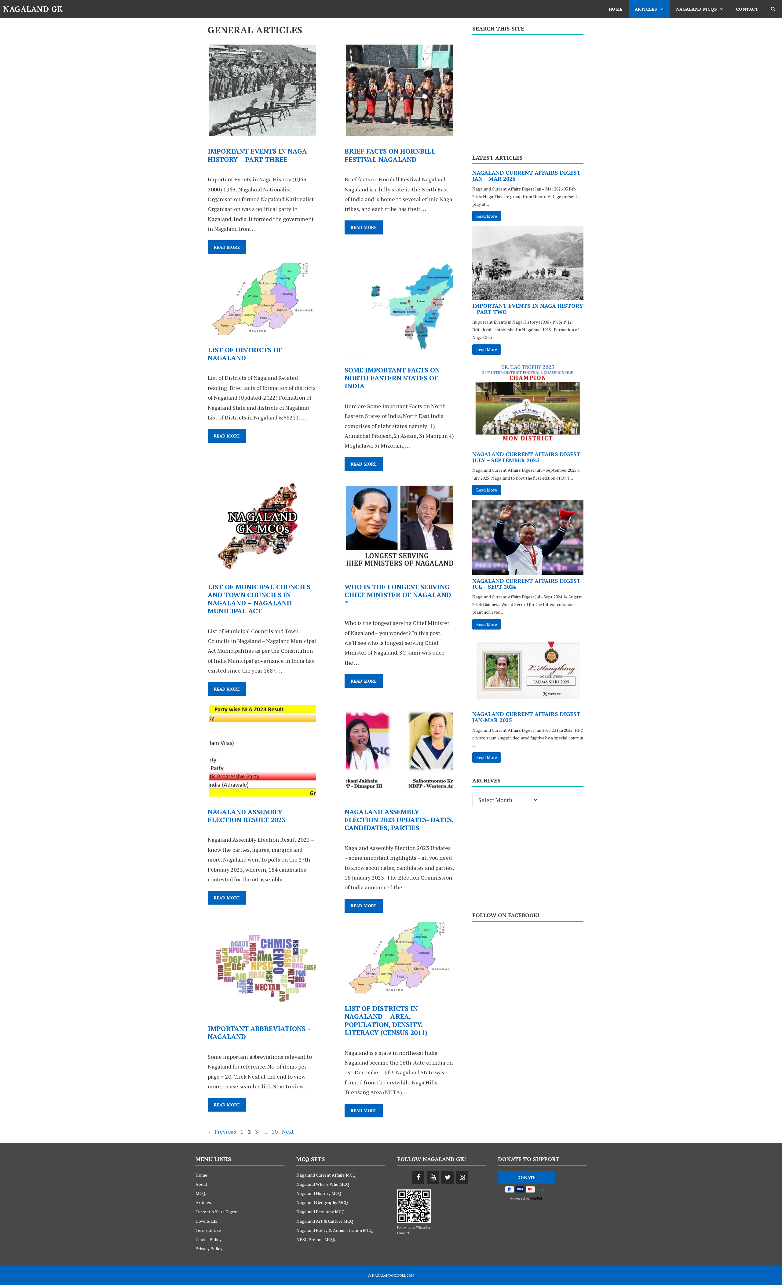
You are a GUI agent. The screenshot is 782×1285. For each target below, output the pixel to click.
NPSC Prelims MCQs (316, 1239)
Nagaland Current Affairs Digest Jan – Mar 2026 (526, 175)
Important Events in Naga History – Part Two (527, 308)
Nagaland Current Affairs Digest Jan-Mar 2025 (526, 717)
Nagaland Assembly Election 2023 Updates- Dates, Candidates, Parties (399, 819)
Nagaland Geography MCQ (322, 1202)
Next (291, 1131)
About (201, 1184)
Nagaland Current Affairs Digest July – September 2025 (526, 457)
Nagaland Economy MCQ (320, 1211)
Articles (646, 9)
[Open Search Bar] (773, 9)
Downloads (206, 1221)
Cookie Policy (208, 1239)
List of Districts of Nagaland (245, 353)
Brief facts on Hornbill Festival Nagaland (390, 155)
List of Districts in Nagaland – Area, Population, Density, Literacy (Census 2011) (386, 1020)
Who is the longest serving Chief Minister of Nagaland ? (398, 594)
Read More (230, 249)
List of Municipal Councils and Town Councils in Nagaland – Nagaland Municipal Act (259, 598)
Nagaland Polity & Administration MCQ (334, 1230)
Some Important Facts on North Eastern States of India (392, 377)
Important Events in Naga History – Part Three (257, 155)
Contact (747, 9)
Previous (222, 1131)
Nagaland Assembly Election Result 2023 (246, 815)
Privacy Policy (209, 1248)
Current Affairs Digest (217, 1211)
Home (616, 9)
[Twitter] (447, 1177)
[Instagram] (462, 1177)
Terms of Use (208, 1230)
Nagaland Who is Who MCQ (322, 1184)
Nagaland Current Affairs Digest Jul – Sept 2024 (526, 583)
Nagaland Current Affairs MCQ (326, 1175)
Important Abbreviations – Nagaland (259, 1032)
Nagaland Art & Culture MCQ (324, 1221)
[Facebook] (418, 1177)
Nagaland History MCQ (318, 1193)
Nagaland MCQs (696, 9)
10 (275, 1131)
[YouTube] (433, 1177)
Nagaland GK (33, 9)
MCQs (201, 1193)
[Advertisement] (527, 92)
